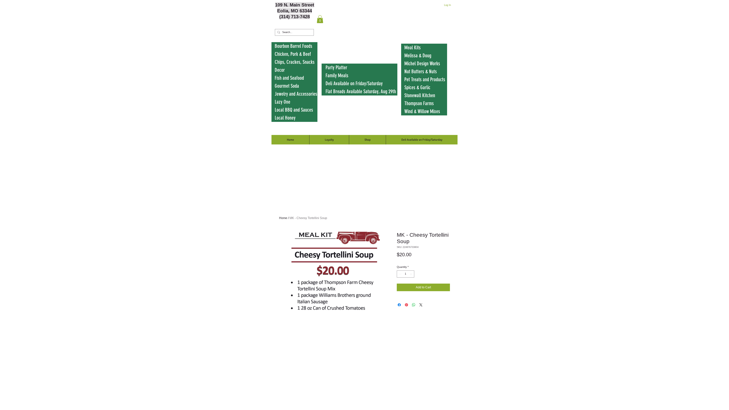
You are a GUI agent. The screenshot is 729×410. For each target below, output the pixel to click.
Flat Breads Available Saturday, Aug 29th (361, 91)
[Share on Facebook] (399, 305)
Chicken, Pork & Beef (293, 54)
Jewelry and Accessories (296, 94)
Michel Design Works (422, 64)
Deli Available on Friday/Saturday (354, 83)
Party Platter (336, 68)
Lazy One (282, 102)
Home (283, 218)
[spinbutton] (405, 274)
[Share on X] (421, 305)
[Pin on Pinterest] (406, 305)
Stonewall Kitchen (419, 95)
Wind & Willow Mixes (422, 111)
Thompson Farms (419, 103)
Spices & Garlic (417, 87)
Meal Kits (412, 48)
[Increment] (411, 274)
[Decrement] (399, 274)
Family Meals (337, 76)
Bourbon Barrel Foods (293, 46)
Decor (280, 70)
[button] (320, 19)
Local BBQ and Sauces (294, 110)
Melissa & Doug (417, 56)
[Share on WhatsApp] (413, 305)
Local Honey (285, 118)
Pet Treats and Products (424, 79)
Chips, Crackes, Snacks (295, 62)
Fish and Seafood (289, 78)
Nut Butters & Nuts (420, 72)
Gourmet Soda (287, 86)
